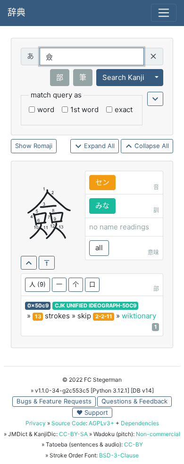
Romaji (42, 145)
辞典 (16, 12)
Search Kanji (123, 77)
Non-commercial (158, 434)
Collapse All (151, 145)
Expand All (98, 145)
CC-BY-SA (73, 434)
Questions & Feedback (134, 401)
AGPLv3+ (101, 423)
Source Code (68, 423)
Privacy (35, 423)
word (45, 109)
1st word (84, 109)
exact (124, 109)
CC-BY (133, 444)
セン (102, 182)
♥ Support (92, 412)
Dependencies (140, 423)
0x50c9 (38, 305)
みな (102, 205)
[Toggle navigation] (163, 13)
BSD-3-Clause (119, 455)
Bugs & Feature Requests (54, 401)
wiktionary (139, 315)
